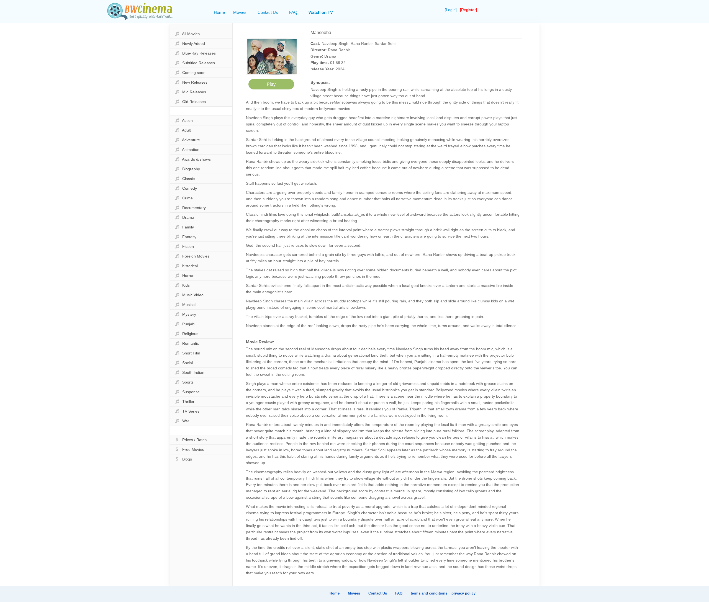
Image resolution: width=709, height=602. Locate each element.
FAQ (293, 12)
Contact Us (268, 12)
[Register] (468, 9)
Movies (239, 12)
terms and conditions (429, 593)
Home (219, 12)
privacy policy (463, 593)
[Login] (451, 9)
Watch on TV (321, 12)
